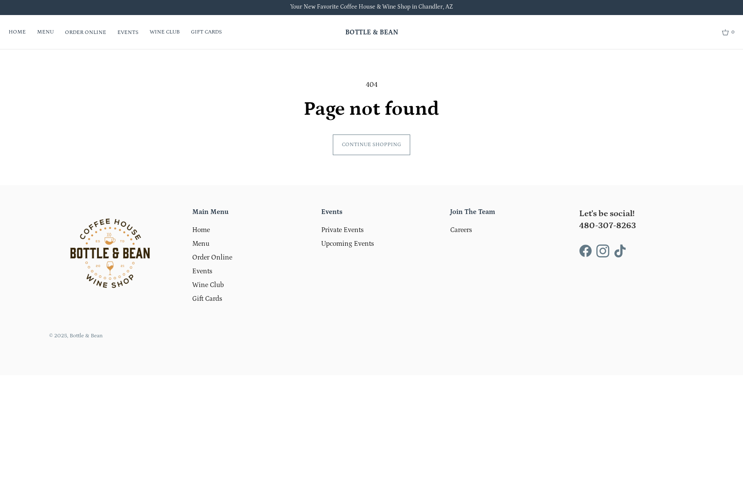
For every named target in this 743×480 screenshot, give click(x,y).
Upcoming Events (347, 244)
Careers (461, 230)
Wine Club (165, 32)
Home (17, 32)
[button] (728, 32)
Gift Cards (206, 32)
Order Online (85, 32)
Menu (45, 32)
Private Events (342, 230)
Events (127, 32)
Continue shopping (371, 144)
